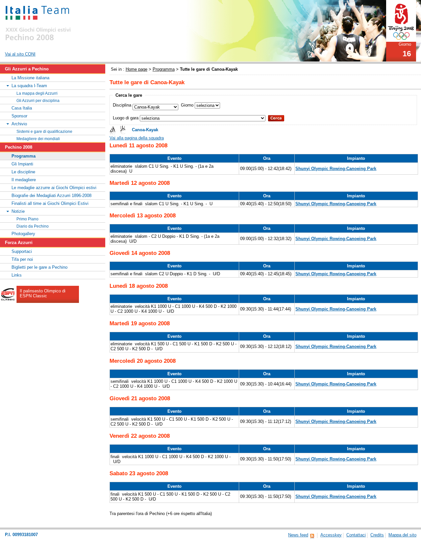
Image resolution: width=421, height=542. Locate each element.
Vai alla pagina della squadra (137, 138)
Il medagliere (24, 179)
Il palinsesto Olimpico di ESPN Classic (42, 293)
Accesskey (331, 534)
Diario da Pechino (32, 226)
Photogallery (23, 233)
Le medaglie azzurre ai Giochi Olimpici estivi (54, 187)
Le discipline (23, 171)
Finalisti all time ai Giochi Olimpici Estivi (50, 203)
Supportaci (22, 251)
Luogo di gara (125, 117)
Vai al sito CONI (20, 54)
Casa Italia (22, 108)
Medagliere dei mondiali (38, 138)
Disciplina (122, 105)
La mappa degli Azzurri (37, 93)
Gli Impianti (22, 163)
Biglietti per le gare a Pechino (39, 267)
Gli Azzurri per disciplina (38, 100)
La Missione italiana (30, 77)
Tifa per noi (22, 259)
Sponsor (19, 115)
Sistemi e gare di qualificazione (44, 131)
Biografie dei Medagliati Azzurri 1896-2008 (51, 195)
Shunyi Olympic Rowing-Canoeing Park (335, 168)
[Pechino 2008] (401, 20)
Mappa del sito (402, 534)
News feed (298, 534)
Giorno (187, 105)
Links (17, 275)
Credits (377, 534)
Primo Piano (27, 219)
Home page (136, 69)
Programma (164, 69)
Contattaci (356, 534)
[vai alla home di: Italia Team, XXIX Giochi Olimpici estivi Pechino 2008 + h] (38, 21)
